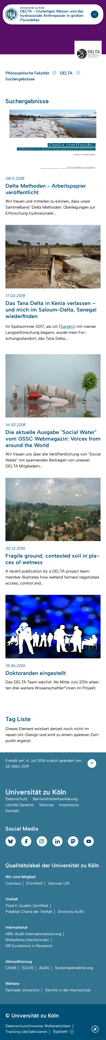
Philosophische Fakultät (27, 73)
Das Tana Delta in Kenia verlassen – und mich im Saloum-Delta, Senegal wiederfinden (50, 309)
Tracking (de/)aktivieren (26, 1031)
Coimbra (13, 883)
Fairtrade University (22, 990)
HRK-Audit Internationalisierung (33, 934)
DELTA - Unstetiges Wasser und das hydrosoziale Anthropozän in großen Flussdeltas (51, 15)
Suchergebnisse (20, 79)
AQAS (44, 968)
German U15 (59, 883)
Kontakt (12, 811)
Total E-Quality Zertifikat (26, 905)
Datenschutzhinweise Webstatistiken (38, 1026)
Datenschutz (16, 799)
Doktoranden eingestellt (35, 673)
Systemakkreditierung (74, 968)
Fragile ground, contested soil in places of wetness (52, 558)
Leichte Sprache (19, 805)
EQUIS (27, 968)
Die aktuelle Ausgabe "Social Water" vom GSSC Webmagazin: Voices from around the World (53, 438)
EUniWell (34, 883)
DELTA (67, 73)
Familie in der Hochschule (68, 990)
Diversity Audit (71, 911)
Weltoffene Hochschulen (27, 940)
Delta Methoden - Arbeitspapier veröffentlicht (45, 189)
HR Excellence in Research (28, 946)
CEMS (10, 968)
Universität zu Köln (41, 8)
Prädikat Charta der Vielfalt (28, 911)
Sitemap (46, 805)
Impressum (69, 805)
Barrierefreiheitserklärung (55, 799)
